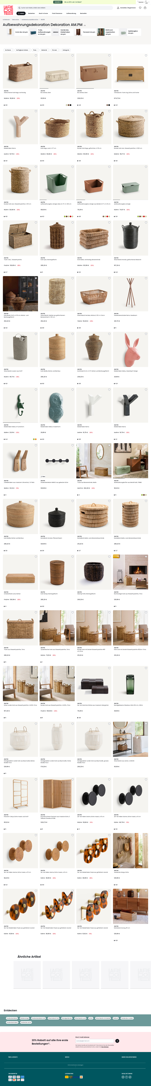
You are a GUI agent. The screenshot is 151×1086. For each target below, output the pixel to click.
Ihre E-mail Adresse (82, 1037)
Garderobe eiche (26, 1022)
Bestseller (83, 13)
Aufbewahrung (71, 13)
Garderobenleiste (12, 1018)
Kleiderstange (24, 1018)
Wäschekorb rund (80, 1018)
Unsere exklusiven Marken (129, 1057)
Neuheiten (31, 13)
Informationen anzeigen (75, 1065)
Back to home (43, 13)
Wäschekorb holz (53, 1018)
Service (67, 1057)
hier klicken (105, 1047)
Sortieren (8, 50)
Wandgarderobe (67, 1018)
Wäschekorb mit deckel (103, 1018)
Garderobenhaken (12, 1022)
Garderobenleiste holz (38, 1018)
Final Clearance (57, 13)
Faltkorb (115, 1018)
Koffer (91, 1018)
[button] (145, 8)
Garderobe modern (127, 1018)
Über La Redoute (13, 1057)
